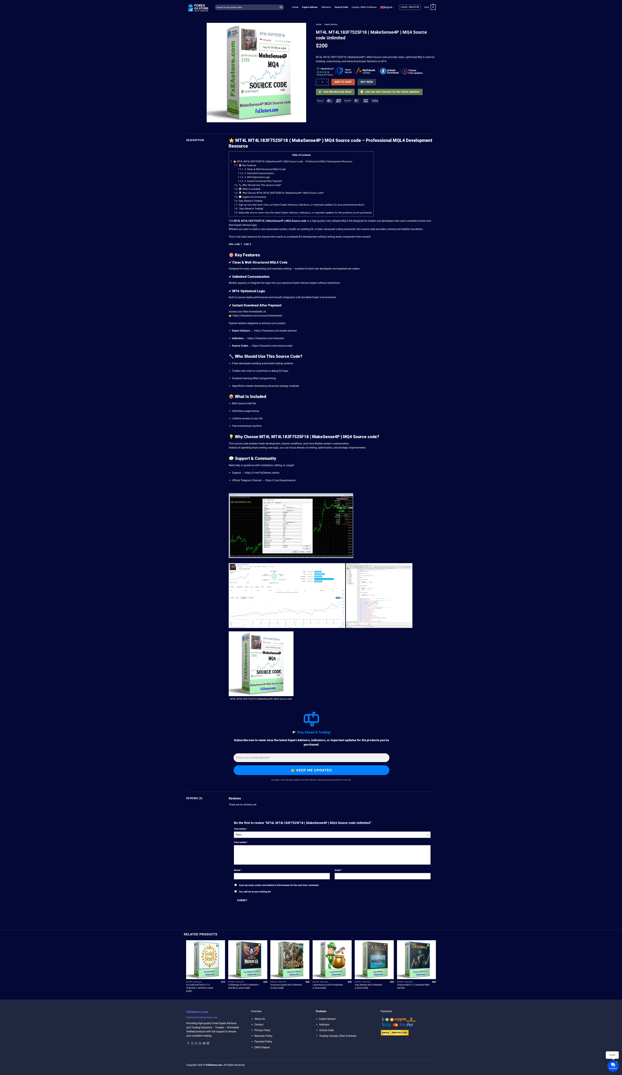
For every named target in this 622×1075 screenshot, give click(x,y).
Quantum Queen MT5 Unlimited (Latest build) (286, 986)
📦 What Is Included (247, 189)
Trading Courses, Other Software (337, 1035)
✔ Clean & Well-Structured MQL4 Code (262, 169)
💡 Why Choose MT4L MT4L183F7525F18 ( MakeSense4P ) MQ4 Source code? (279, 192)
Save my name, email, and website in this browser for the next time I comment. (279, 885)
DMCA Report (262, 1047)
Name (238, 870)
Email (338, 870)
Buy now (367, 81)
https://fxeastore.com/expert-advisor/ (275, 330)
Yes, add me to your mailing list (254, 891)
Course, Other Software (364, 7)
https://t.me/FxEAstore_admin (262, 472)
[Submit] (281, 7)
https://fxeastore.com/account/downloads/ (258, 315)
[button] (409, 7)
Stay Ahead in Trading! (248, 200)
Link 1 (238, 244)
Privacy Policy (262, 1030)
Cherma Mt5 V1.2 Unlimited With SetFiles (413, 986)
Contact (258, 1024)
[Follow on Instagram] (192, 1043)
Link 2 (247, 244)
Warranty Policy (263, 1035)
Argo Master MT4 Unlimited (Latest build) (368, 986)
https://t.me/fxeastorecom (280, 480)
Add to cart (343, 81)
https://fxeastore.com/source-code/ (272, 345)
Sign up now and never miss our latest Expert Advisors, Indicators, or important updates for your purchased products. (299, 204)
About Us (259, 1018)
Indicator (326, 7)
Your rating (240, 829)
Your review (241, 842)
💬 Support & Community (250, 196)
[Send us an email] (200, 1043)
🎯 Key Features (245, 165)
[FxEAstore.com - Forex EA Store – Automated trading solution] (198, 7)
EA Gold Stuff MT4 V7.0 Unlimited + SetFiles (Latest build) (199, 987)
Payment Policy (263, 1041)
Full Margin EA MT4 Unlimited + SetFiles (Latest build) (243, 986)
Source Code (341, 7)
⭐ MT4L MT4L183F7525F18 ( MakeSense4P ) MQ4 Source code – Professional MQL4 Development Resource (291, 161)
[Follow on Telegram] (208, 1043)
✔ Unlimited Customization (256, 173)
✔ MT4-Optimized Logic (254, 177)
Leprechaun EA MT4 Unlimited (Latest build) (328, 986)
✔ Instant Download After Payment (260, 181)
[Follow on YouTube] (204, 1043)
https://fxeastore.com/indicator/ (266, 338)
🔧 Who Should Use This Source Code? (257, 185)
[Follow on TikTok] (196, 1043)
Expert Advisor (310, 7)
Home (295, 7)
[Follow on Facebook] (188, 1043)
